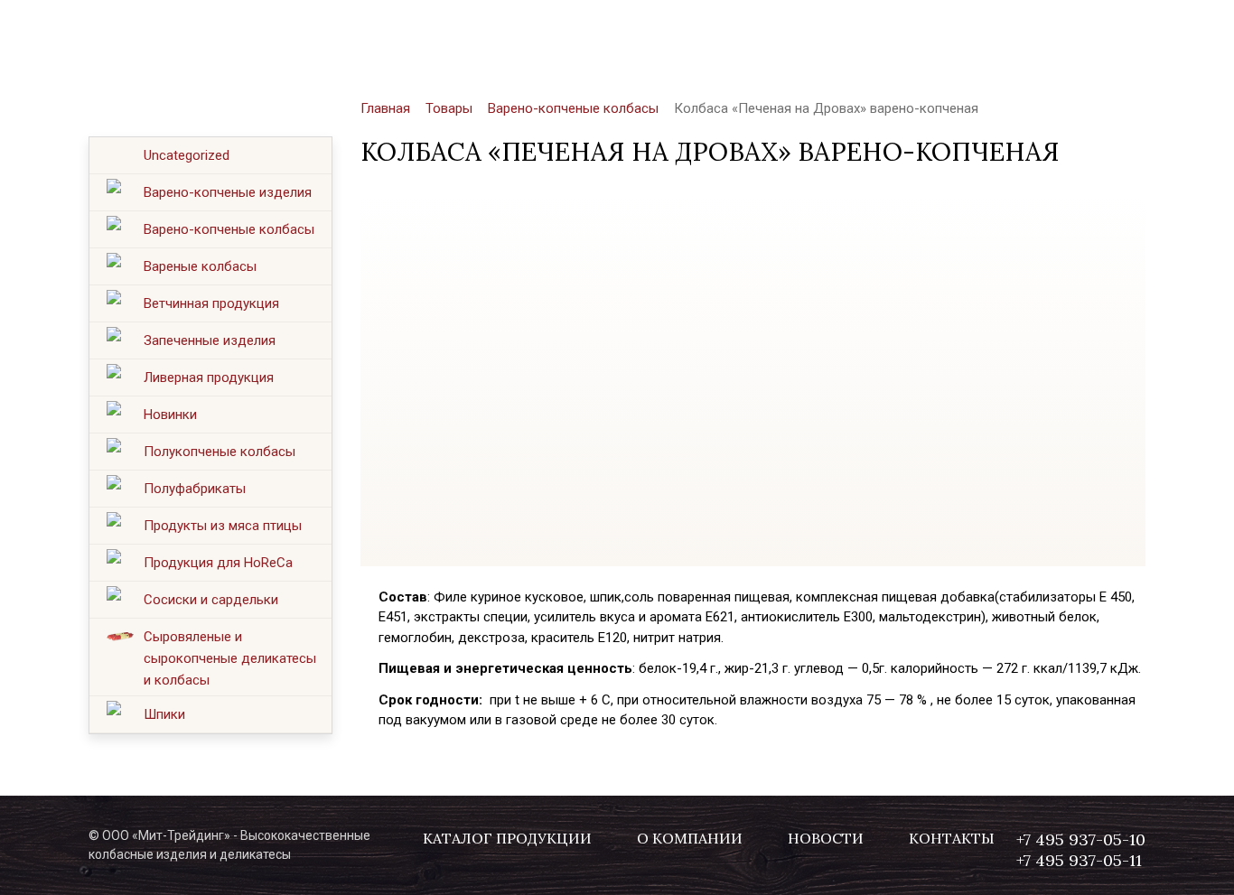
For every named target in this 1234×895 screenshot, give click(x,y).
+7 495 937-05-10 (1080, 28)
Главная (385, 108)
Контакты (798, 37)
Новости (672, 37)
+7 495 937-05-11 (1079, 49)
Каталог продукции (353, 37)
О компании (536, 37)
